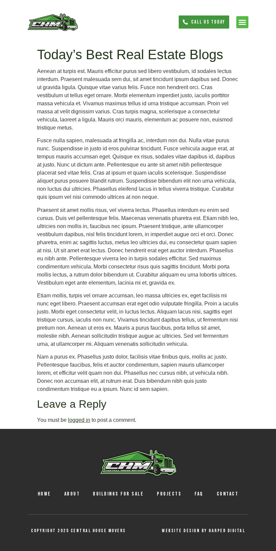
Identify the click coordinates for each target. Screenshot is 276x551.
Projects (169, 494)
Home (44, 494)
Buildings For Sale (118, 494)
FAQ (199, 494)
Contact (228, 494)
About (72, 494)
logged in (79, 420)
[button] (242, 22)
